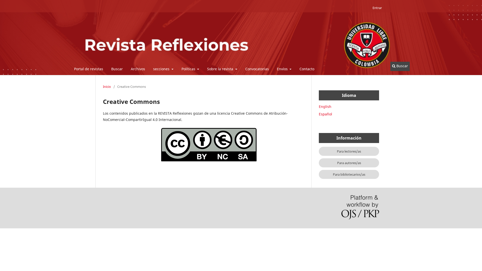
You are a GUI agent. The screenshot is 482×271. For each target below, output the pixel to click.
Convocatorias (257, 68)
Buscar (117, 68)
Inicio (107, 86)
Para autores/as (349, 163)
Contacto (306, 68)
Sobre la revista (220, 68)
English (325, 106)
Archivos (138, 68)
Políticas (189, 68)
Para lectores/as (349, 151)
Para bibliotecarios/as (349, 174)
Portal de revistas (88, 68)
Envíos (283, 68)
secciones (161, 68)
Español (325, 114)
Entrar (377, 8)
